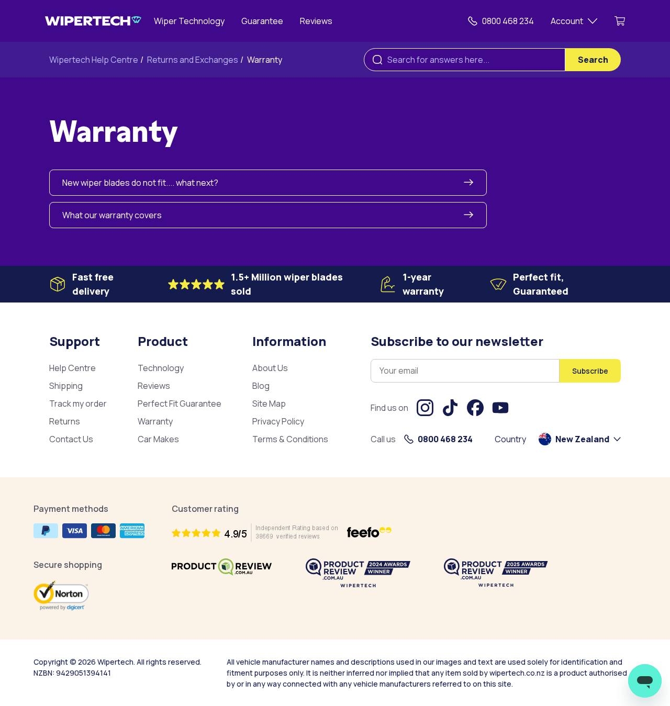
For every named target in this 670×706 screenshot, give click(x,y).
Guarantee (262, 21)
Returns (64, 421)
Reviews (316, 21)
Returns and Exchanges (192, 59)
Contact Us (71, 439)
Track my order (78, 403)
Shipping (66, 385)
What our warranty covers (112, 215)
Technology (161, 368)
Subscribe (590, 371)
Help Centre (72, 368)
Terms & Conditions (290, 439)
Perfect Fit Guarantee (179, 403)
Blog (261, 385)
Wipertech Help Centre (93, 59)
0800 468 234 (508, 21)
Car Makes (158, 439)
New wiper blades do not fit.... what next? (140, 182)
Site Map (269, 403)
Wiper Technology (189, 21)
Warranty (264, 59)
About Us (270, 368)
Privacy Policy (278, 421)
